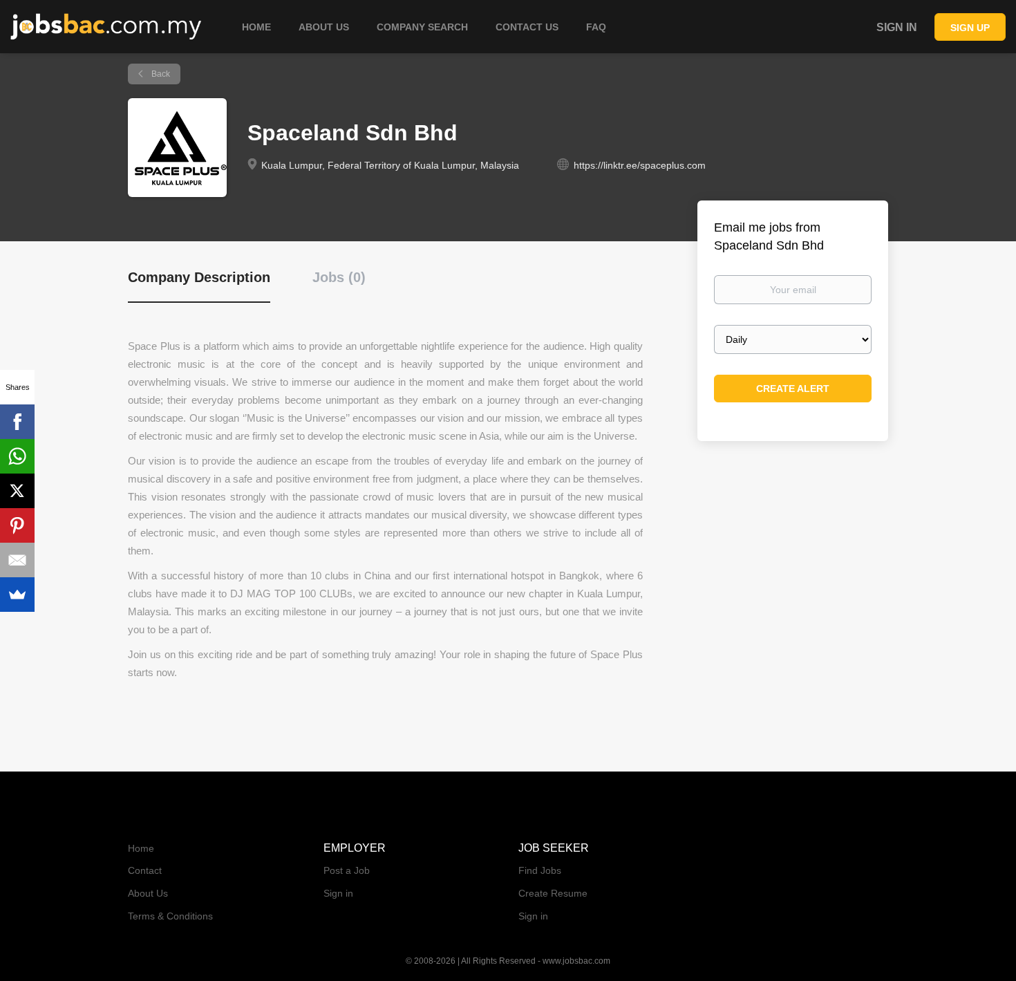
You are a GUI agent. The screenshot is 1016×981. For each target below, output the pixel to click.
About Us (148, 893)
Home (141, 848)
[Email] (17, 560)
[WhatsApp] (17, 456)
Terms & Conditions (170, 916)
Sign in (896, 27)
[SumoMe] (17, 594)
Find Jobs (539, 870)
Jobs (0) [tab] (339, 277)
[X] (17, 491)
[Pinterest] (17, 525)
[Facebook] (17, 421)
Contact (145, 870)
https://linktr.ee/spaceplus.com (640, 165)
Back (159, 74)
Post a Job (346, 870)
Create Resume (552, 893)
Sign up (970, 27)
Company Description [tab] (199, 277)
